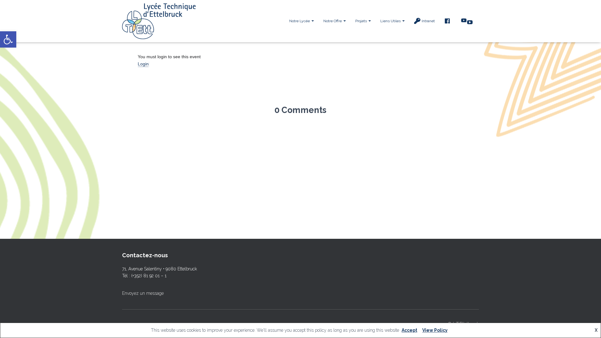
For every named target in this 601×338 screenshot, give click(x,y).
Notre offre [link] (333, 21)
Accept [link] (409, 330)
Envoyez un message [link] (143, 293)
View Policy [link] (435, 330)
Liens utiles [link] (391, 21)
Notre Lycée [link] (300, 21)
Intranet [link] (428, 21)
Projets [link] (361, 21)
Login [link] (143, 63)
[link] (8, 39)
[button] (312, 21)
